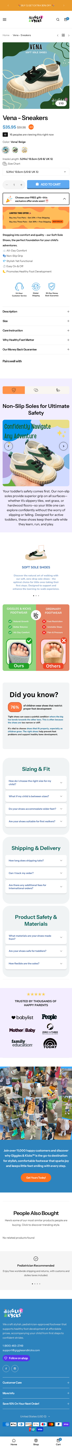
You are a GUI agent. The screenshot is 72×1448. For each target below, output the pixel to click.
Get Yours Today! (36, 1177)
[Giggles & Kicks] (36, 19)
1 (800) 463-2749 (13, 1345)
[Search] (58, 19)
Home (6, 35)
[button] (8, 5)
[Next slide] (63, 446)
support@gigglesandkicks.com (21, 1350)
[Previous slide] (8, 446)
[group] (36, 75)
